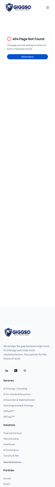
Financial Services (12, 433)
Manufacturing (11, 438)
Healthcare (9, 444)
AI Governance (11, 449)
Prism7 (6, 483)
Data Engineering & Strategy (18, 405)
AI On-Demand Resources (17, 394)
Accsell (7, 478)
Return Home (27, 56)
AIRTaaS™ (8, 416)
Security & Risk (11, 455)
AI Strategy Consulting (15, 388)
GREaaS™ (8, 411)
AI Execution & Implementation (19, 399)
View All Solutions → (13, 462)
